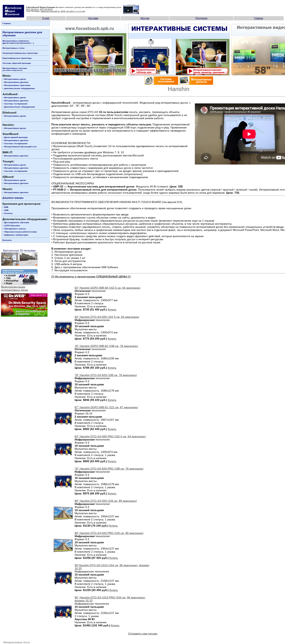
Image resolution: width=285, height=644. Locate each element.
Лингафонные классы (15, 229)
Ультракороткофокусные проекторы (20, 53)
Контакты (7, 240)
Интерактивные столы (14, 48)
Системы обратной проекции (17, 63)
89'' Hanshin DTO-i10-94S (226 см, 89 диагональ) (106, 500)
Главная (258, 18)
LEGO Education (12, 225)
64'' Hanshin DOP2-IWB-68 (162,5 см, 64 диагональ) (107, 287)
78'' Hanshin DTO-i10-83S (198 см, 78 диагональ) (106, 375)
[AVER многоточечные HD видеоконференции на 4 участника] (19, 284)
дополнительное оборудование (19, 88)
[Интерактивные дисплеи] (196, 83)
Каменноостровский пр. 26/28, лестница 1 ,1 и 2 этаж (63, 11)
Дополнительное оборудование (19, 107)
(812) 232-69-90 (46, 9)
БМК (6, 207)
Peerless (8, 213)
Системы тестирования (15, 104)
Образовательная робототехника (20, 232)
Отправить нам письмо (142, 633)
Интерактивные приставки (17, 85)
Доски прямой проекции (16, 137)
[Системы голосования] (161, 84)
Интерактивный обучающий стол (20, 147)
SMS (6, 210)
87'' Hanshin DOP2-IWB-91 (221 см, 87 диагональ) (106, 407)
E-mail (45, 18)
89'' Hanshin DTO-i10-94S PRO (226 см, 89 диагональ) (109, 533)
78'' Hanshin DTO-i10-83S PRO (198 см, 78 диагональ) (109, 468)
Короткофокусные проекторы (17, 58)
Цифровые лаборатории (16, 235)
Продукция (201, 18)
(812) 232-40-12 (32, 9)
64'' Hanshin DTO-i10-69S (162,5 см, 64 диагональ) (107, 316)
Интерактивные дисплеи (16, 82)
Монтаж (145, 18)
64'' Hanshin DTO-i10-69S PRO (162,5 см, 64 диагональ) (110, 436)
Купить (112, 309)
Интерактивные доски (15, 79)
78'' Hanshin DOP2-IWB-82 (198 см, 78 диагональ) (106, 346)
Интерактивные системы (15, 69)
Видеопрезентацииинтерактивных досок (14, 288)
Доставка (93, 18)
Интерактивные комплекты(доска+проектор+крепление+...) (18, 42)
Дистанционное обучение (16, 222)
